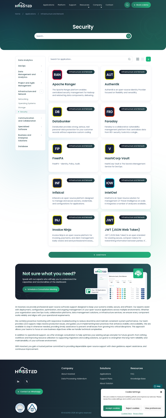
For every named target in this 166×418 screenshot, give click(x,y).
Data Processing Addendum (74, 378)
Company (97, 5)
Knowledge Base (138, 378)
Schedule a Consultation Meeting (42, 289)
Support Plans (106, 378)
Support (72, 5)
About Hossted (68, 374)
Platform (61, 5)
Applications (48, 5)
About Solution (106, 383)
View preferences (153, 408)
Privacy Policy (138, 414)
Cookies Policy (126, 414)
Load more (101, 255)
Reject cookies (132, 408)
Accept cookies (113, 408)
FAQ (132, 374)
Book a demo (142, 5)
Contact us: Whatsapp (30, 391)
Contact (109, 5)
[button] (161, 392)
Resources (84, 5)
